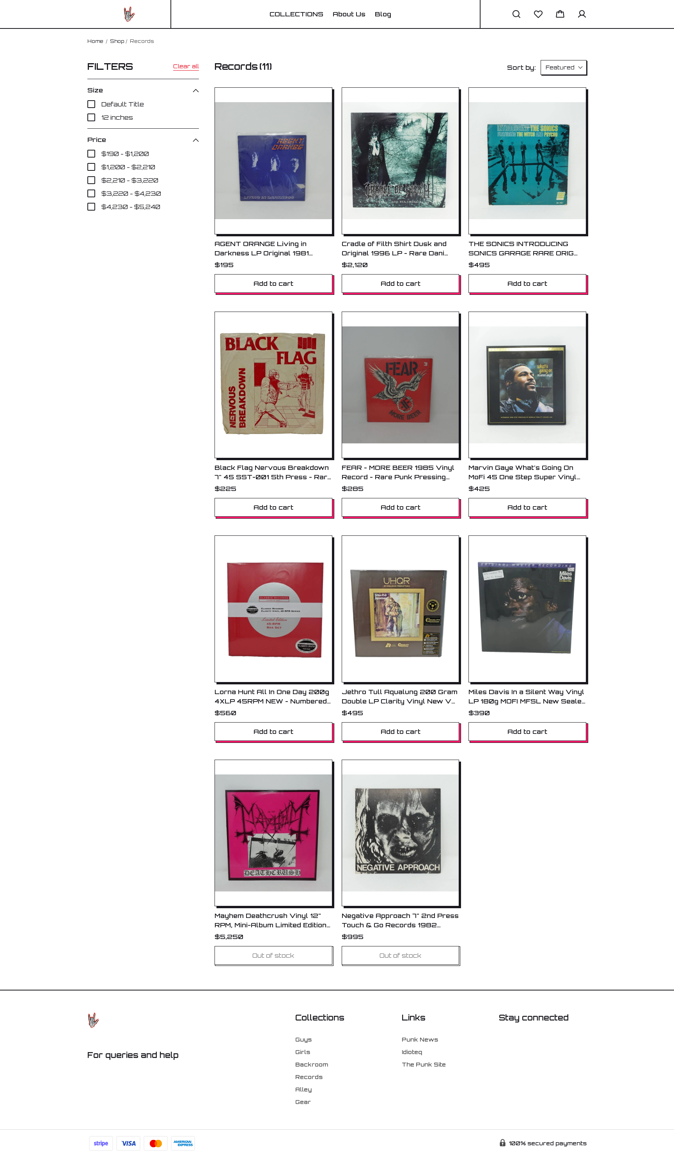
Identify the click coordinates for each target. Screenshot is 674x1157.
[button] (516, 14)
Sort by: (521, 67)
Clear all (186, 66)
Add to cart (273, 283)
